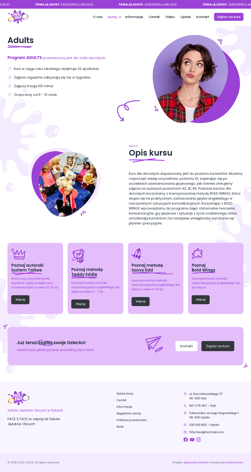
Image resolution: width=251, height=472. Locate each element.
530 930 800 (198, 425)
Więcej (20, 299)
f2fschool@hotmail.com (206, 432)
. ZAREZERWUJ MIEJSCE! (61, 4)
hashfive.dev (234, 462)
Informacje (134, 17)
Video (170, 17)
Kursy (112, 17)
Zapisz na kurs (229, 17)
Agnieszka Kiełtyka (196, 462)
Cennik (154, 17)
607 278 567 (198, 406)
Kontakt (202, 17)
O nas (98, 17)
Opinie (185, 17)
